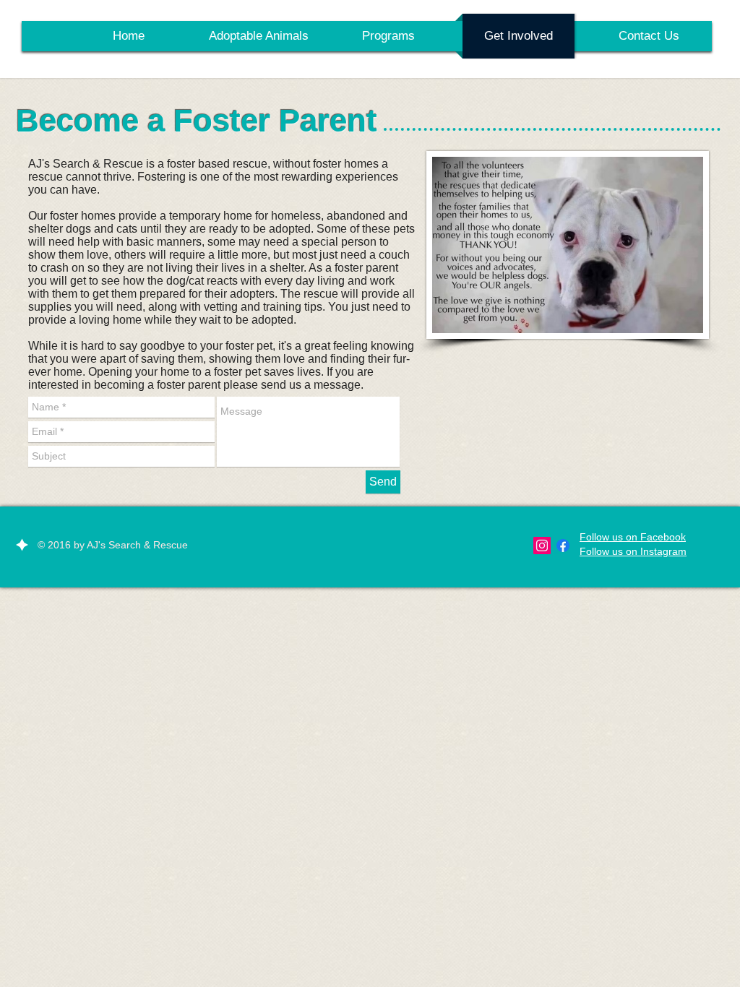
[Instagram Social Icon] (542, 545)
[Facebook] (563, 545)
